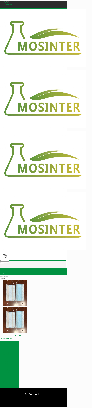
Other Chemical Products (6, 343)
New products (5, 384)
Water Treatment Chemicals (7, 347)
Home (3, 273)
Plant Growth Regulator (8, 362)
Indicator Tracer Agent (6, 353)
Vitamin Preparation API (6, 382)
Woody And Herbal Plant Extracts (8, 356)
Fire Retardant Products (6, 351)
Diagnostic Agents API (8, 372)
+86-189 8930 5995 (5, 2)
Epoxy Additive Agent (6, 352)
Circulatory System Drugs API (9, 375)
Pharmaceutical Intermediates (9, 365)
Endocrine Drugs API (8, 370)
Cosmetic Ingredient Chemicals (7, 354)
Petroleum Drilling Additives (7, 346)
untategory (4, 383)
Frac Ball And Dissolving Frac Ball (8, 341)
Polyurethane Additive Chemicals (8, 350)
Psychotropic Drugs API (8, 378)
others (4, 381)
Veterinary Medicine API (8, 369)
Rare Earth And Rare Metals (7, 342)
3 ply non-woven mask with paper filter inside (14, 335)
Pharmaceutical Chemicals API (7, 364)
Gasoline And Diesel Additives (7, 345)
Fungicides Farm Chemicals (9, 360)
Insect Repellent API (6, 380)
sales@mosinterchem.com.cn (7, 4)
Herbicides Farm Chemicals (9, 361)
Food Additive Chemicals (6, 355)
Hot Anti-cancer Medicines (7, 379)
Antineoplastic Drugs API (8, 374)
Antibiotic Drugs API (8, 373)
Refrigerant (4, 344)
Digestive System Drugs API (9, 371)
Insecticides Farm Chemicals (9, 363)
